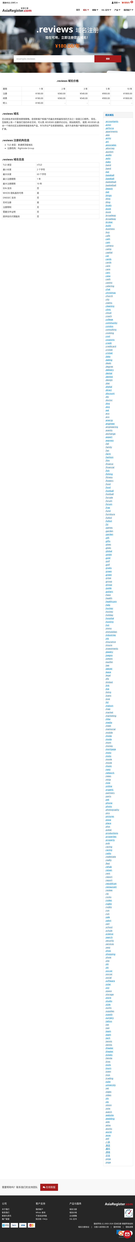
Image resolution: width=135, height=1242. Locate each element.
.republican (111, 883)
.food (108, 484)
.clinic (108, 309)
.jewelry (109, 651)
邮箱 (94, 10)
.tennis (108, 1041)
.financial (109, 467)
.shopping (110, 954)
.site (107, 960)
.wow (108, 1135)
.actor (108, 124)
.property (110, 839)
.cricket (109, 349)
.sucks (108, 1007)
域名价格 (73, 1212)
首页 (78, 10)
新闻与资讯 (6, 1216)
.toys (107, 1074)
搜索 (108, 58)
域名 (85, 10)
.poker (108, 829)
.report (108, 876)
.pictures (109, 816)
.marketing (110, 715)
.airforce (109, 128)
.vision (108, 1105)
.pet (107, 799)
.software (110, 980)
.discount (110, 393)
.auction (109, 151)
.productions (111, 833)
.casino (108, 282)
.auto (107, 158)
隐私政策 (129, 1227)
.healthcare (111, 601)
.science (109, 933)
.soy (107, 987)
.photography (112, 809)
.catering (109, 286)
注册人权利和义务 (101, 1227)
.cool (107, 336)
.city (107, 299)
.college (109, 319)
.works (108, 1128)
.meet (108, 725)
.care (107, 265)
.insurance (110, 641)
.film (107, 460)
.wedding (110, 1118)
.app (107, 134)
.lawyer (108, 668)
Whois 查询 (40, 1212)
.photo (108, 806)
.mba (107, 719)
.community (111, 322)
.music (108, 766)
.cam (107, 238)
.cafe (107, 235)
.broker (109, 222)
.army (108, 138)
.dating (108, 359)
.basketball (110, 181)
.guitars (109, 591)
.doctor (109, 400)
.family (108, 447)
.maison (109, 705)
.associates (110, 145)
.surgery (109, 1017)
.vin (107, 1098)
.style (107, 1004)
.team (108, 1031)
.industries (110, 635)
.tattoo (108, 1021)
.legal (108, 675)
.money (109, 745)
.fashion (109, 457)
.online (108, 786)
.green (108, 571)
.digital (108, 386)
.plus (107, 826)
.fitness (109, 477)
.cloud (108, 312)
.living (108, 692)
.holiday (109, 615)
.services (109, 944)
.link (107, 685)
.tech (107, 1038)
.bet (107, 191)
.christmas (110, 292)
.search (109, 937)
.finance (109, 463)
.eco (107, 413)
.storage (109, 994)
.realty (108, 860)
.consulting (110, 329)
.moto (108, 752)
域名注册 (73, 1209)
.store (108, 997)
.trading (109, 1078)
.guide (108, 588)
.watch (108, 1111)
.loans (108, 695)
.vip (107, 1101)
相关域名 (109, 114)
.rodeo (108, 900)
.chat (107, 289)
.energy (109, 420)
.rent (107, 873)
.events (108, 430)
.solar (108, 984)
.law (107, 665)
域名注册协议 (83, 1227)
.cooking (109, 332)
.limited (109, 682)
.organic (109, 789)
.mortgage (110, 749)
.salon (108, 920)
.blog (107, 198)
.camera (109, 245)
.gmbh (108, 554)
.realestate (110, 856)
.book (108, 208)
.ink (107, 638)
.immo (108, 628)
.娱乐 (107, 1148)
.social (108, 977)
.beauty (109, 188)
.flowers (109, 480)
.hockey (109, 608)
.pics (107, 813)
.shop (108, 950)
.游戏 (107, 1152)
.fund (108, 510)
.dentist (109, 376)
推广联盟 (5, 1219)
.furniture (110, 514)
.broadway (110, 215)
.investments (111, 648)
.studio (108, 1001)
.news (108, 776)
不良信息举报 (41, 1216)
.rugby (108, 903)
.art (107, 141)
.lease (108, 672)
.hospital (109, 618)
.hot (107, 625)
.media (108, 722)
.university (110, 1085)
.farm (108, 453)
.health (108, 598)
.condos (109, 326)
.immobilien (111, 631)
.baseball (109, 175)
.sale (107, 917)
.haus (108, 594)
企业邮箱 (73, 1216)
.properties (110, 836)
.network (109, 772)
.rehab (108, 866)
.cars (107, 272)
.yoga (108, 1158)
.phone (108, 803)
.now (107, 782)
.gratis (108, 567)
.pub (107, 843)
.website (109, 1115)
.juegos (109, 655)
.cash (107, 279)
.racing (108, 846)
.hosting (109, 621)
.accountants (111, 121)
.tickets (108, 1054)
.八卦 (107, 1142)
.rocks (108, 897)
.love (107, 698)
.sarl (107, 923)
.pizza (108, 819)
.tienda (108, 1058)
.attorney (109, 148)
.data (107, 356)
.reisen (108, 870)
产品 (116, 10)
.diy (107, 396)
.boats (108, 205)
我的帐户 (128, 10)
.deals (108, 363)
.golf (107, 561)
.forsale (109, 497)
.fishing (109, 474)
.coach (108, 316)
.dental (108, 373)
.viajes (108, 1091)
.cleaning (109, 306)
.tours (108, 1068)
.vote (107, 1108)
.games (109, 527)
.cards (108, 259)
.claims (108, 302)
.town (108, 1071)
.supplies (109, 1011)
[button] (10, 2)
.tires (107, 1061)
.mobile (109, 732)
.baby (108, 161)
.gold (107, 557)
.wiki (107, 1121)
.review (108, 890)
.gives (108, 544)
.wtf (107, 1138)
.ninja (108, 779)
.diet (107, 383)
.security (109, 940)
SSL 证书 (105, 10)
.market (109, 712)
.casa (107, 275)
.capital (108, 252)
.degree (109, 366)
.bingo (108, 195)
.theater (109, 1048)
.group (108, 581)
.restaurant (111, 886)
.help (107, 604)
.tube (107, 1081)
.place (108, 823)
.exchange (110, 433)
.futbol (108, 517)
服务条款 (117, 1227)
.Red (107, 863)
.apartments (111, 131)
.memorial (110, 729)
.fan (107, 450)
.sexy (107, 947)
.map (107, 708)
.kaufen (109, 661)
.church (109, 295)
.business (110, 228)
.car (107, 255)
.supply (108, 1014)
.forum (108, 500)
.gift (107, 537)
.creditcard (110, 346)
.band (108, 165)
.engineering (111, 426)
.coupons (110, 339)
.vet (107, 1088)
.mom (108, 742)
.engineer (110, 423)
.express (109, 440)
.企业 (107, 1155)
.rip (107, 893)
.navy (107, 769)
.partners (110, 792)
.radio (108, 853)
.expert (108, 437)
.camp (108, 249)
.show (108, 957)
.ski (107, 964)
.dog (107, 403)
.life (107, 678)
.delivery (109, 369)
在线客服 (50, 1187)
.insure (108, 645)
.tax (107, 1024)
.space (108, 990)
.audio (108, 154)
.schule (108, 930)
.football (109, 490)
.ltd (107, 702)
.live (107, 688)
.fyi (106, 524)
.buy (107, 232)
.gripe (108, 578)
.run (107, 910)
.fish (107, 470)
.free (107, 507)
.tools (108, 1064)
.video (108, 1095)
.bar (107, 171)
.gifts (107, 541)
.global (108, 551)
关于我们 (5, 1209)
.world (108, 1131)
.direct (108, 390)
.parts (108, 796)
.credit (108, 343)
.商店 (107, 1145)
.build (108, 225)
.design (109, 379)
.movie (108, 759)
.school (108, 927)
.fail (107, 443)
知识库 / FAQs (41, 1219)
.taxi (107, 1027)
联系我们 (5, 1212)
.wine (108, 1125)
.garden (109, 531)
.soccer (108, 970)
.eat (107, 410)
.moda (108, 735)
